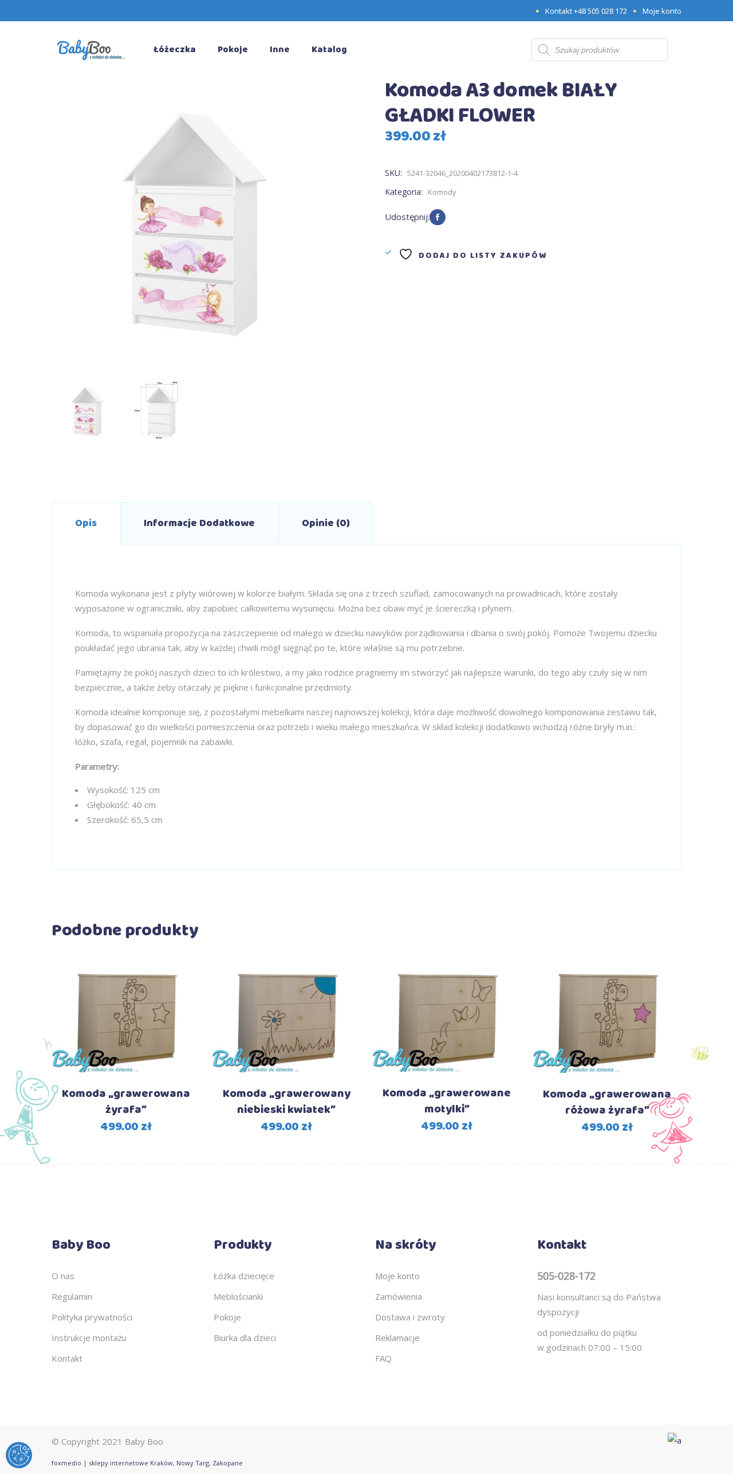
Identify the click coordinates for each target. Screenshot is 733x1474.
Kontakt (67, 1358)
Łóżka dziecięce (244, 1275)
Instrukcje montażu (89, 1337)
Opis (86, 523)
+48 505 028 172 (600, 11)
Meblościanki (238, 1296)
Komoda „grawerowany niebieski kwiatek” (286, 1102)
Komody (442, 192)
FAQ (383, 1358)
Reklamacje (397, 1337)
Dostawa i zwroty (410, 1317)
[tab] (86, 523)
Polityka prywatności (92, 1317)
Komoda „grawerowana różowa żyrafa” (607, 1102)
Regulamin (72, 1296)
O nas (63, 1275)
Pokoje (227, 1317)
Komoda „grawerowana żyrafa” (126, 1102)
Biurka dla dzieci (245, 1337)
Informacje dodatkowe (199, 523)
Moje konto (662, 11)
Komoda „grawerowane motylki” (447, 1101)
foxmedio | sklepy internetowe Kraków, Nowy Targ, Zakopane (147, 1463)
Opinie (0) (326, 523)
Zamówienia (398, 1296)
